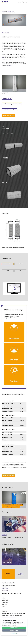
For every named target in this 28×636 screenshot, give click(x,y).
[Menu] (25, 2)
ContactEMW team (21, 574)
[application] (14, 288)
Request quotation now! (8, 115)
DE (19, 2)
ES (20, 2)
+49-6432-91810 (5, 588)
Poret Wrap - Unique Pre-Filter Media (12, 104)
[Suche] (23, 2)
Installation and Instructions (9, 109)
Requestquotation (8, 574)
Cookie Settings (14, 633)
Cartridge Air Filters (10, 11)
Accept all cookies (14, 627)
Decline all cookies (14, 630)
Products (3, 11)
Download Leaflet (7, 98)
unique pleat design (10, 42)
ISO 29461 (9, 59)
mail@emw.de (5, 590)
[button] (14, 288)
